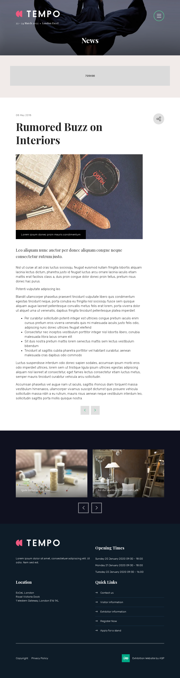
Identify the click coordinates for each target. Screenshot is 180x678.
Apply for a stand (110, 630)
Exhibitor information (113, 611)
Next (96, 508)
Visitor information (111, 602)
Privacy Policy (39, 658)
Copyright (22, 658)
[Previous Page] (85, 410)
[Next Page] (95, 410)
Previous (83, 508)
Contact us (106, 592)
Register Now (108, 621)
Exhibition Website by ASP (148, 658)
